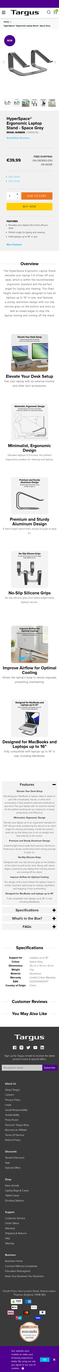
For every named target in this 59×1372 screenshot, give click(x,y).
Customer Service (15, 1218)
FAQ (7, 1238)
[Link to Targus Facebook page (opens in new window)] (14, 1048)
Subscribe (49, 1067)
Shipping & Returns (16, 1233)
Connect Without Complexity (21, 1266)
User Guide (14, 181)
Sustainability (12, 1115)
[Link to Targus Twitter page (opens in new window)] (28, 1048)
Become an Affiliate (16, 1130)
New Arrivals (12, 1185)
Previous (4, 62)
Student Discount (14, 1157)
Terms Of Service (14, 1135)
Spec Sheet (14, 176)
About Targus (12, 1089)
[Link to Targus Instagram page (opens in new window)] (21, 1048)
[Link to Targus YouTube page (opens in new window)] (35, 1048)
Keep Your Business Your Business (24, 1276)
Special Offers (12, 1167)
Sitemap (9, 1243)
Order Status (12, 1223)
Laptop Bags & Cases (17, 1190)
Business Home (14, 1261)
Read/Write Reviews (18, 138)
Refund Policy (12, 1140)
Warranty (10, 1228)
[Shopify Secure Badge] (16, 1301)
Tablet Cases (12, 1195)
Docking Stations (14, 1200)
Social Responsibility (16, 1110)
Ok (44, 1359)
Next (55, 62)
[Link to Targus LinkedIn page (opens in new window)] (42, 1048)
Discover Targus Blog (17, 1125)
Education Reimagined (17, 1271)
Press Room (12, 1120)
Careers (9, 1094)
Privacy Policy (12, 1100)
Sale (7, 1162)
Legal (8, 1105)
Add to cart (36, 196)
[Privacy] (23, 1368)
